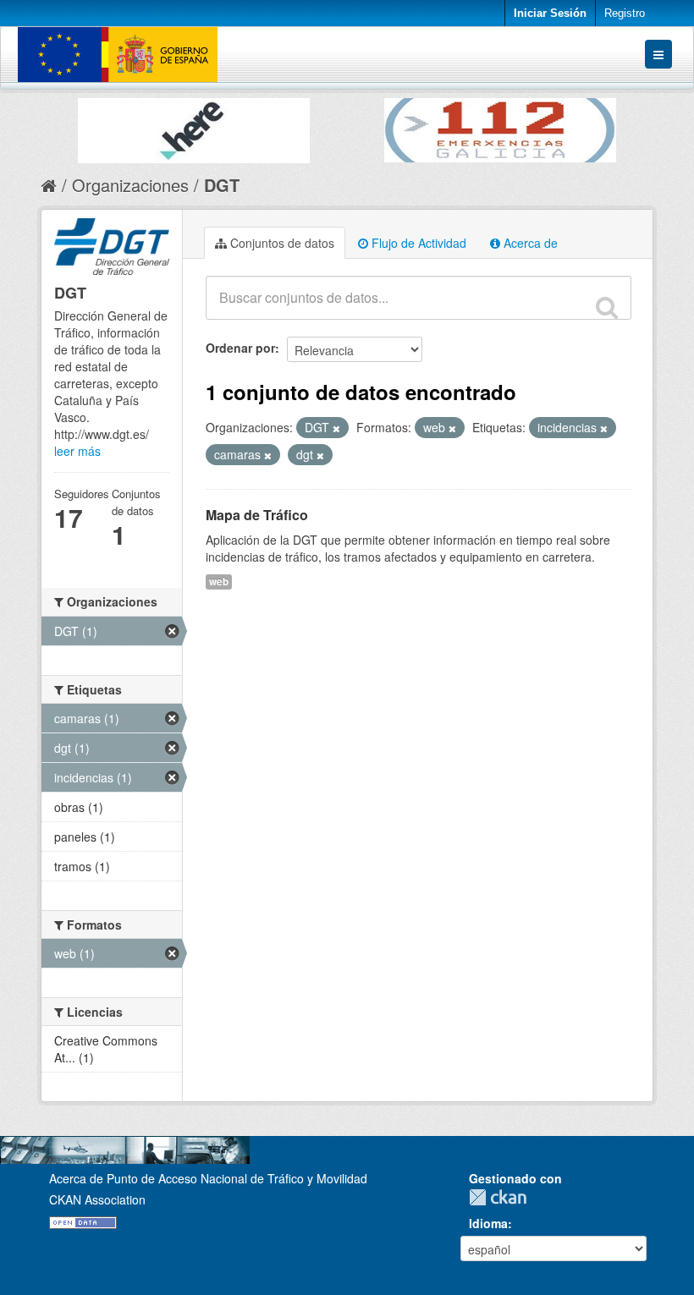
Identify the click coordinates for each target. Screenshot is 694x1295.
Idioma (488, 1223)
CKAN (502, 1197)
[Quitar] (336, 428)
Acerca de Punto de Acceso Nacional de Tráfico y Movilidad (208, 1178)
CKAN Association (97, 1199)
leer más (77, 450)
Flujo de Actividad (417, 242)
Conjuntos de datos (280, 242)
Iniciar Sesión (550, 13)
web (219, 581)
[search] (607, 307)
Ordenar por (240, 347)
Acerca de (529, 242)
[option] (194, 126)
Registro (624, 13)
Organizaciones (130, 185)
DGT (222, 185)
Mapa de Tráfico (257, 514)
